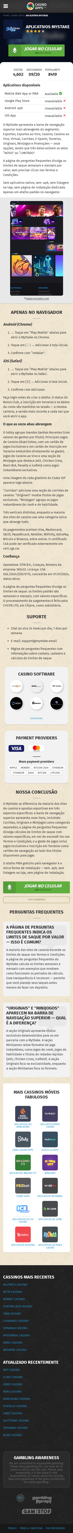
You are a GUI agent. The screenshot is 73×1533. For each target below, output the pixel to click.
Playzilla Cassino (15, 1406)
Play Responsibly (55, 1528)
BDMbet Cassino (14, 1299)
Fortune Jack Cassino (17, 1306)
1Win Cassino (12, 1313)
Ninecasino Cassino (16, 1399)
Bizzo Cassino (12, 1435)
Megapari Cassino (15, 1350)
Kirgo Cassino (12, 1342)
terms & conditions (31, 1528)
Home (6, 15)
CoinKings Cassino (16, 1321)
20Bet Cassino (12, 1413)
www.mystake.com (37, 298)
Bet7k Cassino (12, 1292)
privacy (12, 1528)
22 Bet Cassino (13, 1377)
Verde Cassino (12, 1384)
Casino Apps (17, 15)
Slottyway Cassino (16, 1420)
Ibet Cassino (11, 1370)
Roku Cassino (12, 1391)
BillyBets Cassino (15, 1284)
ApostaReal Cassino (16, 1335)
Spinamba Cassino (15, 1428)
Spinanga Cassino (15, 1328)
